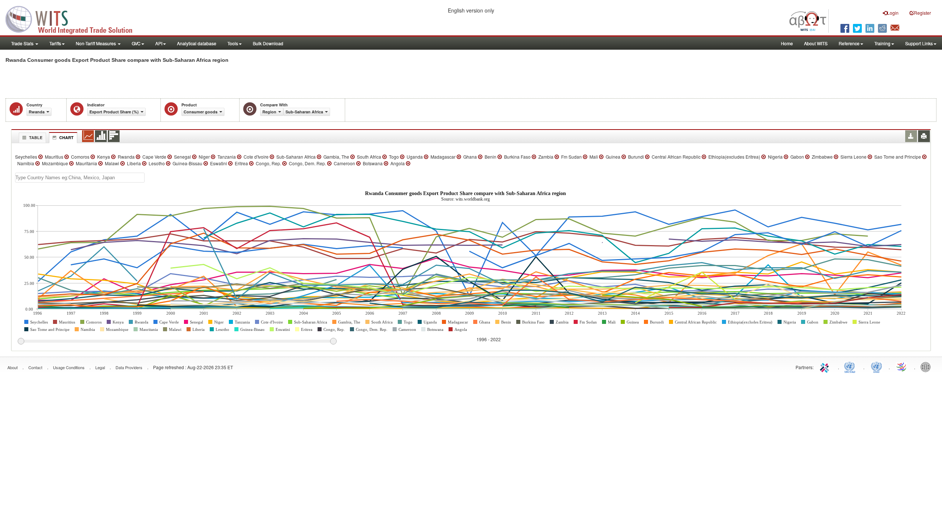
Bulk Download (268, 43)
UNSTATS (876, 366)
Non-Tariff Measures (96, 43)
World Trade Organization (902, 366)
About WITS (816, 43)
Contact (35, 367)
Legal (100, 367)
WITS (73, 18)
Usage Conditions (69, 367)
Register (922, 13)
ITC (825, 366)
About (12, 367)
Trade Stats (23, 43)
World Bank (927, 366)
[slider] (177, 341)
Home (787, 43)
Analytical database (196, 43)
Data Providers (129, 367)
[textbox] (80, 178)
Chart (66, 137)
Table (35, 137)
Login (893, 13)
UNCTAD (851, 366)
